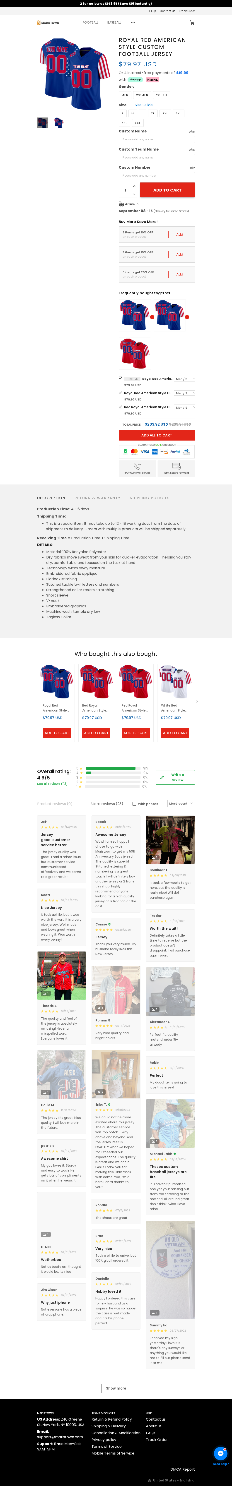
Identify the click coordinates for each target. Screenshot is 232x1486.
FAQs (152, 11)
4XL (124, 123)
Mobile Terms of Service (113, 1453)
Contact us (167, 11)
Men (125, 95)
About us (154, 1426)
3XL (178, 113)
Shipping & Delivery (109, 1426)
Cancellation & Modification (116, 1433)
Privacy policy (104, 1439)
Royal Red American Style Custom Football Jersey (158, 378)
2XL (165, 113)
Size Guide (144, 105)
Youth (161, 95)
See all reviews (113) (52, 783)
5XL (138, 123)
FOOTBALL (90, 22)
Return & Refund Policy (112, 1419)
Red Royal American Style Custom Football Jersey (149, 407)
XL (153, 113)
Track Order (187, 11)
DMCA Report (182, 1469)
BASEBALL (114, 22)
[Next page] (109, 74)
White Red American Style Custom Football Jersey (174, 708)
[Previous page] (40, 74)
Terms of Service (107, 1446)
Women (142, 95)
